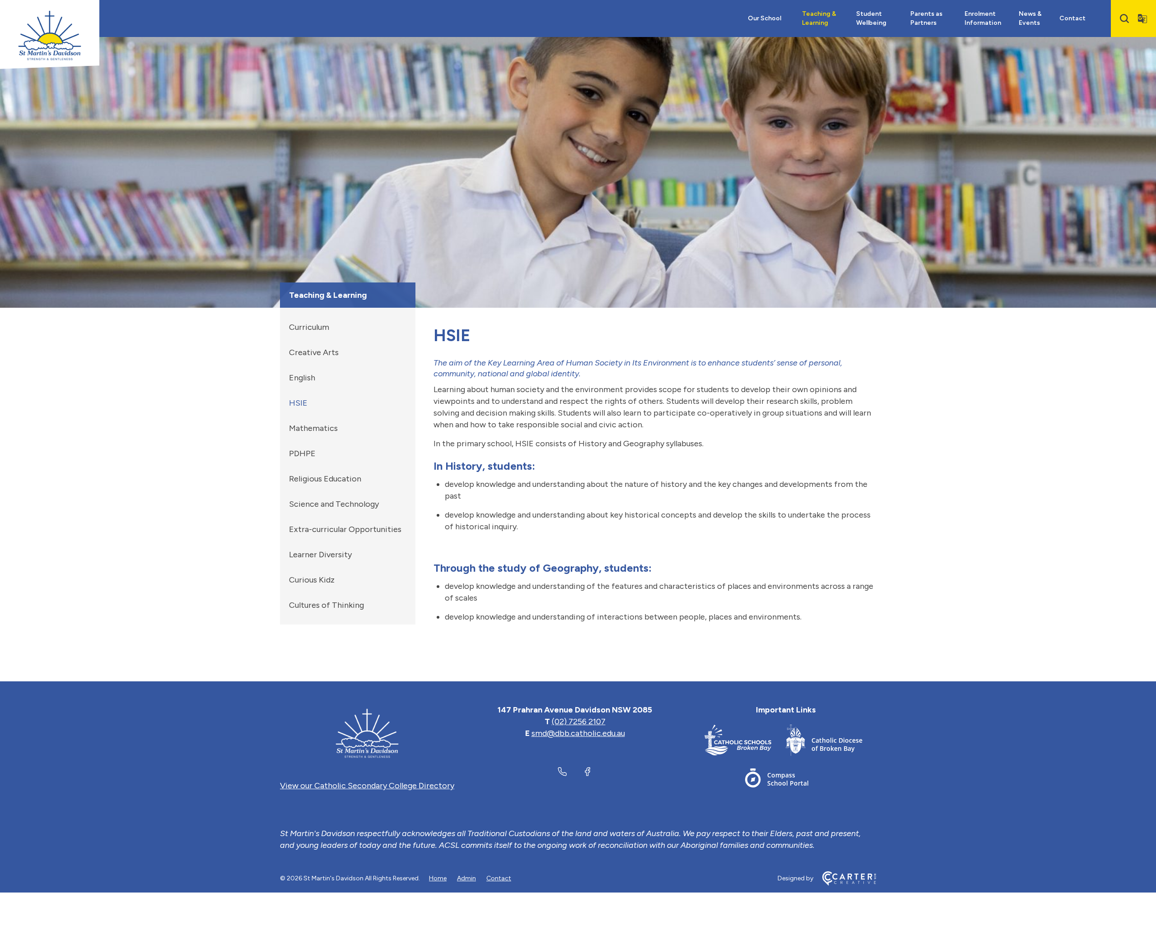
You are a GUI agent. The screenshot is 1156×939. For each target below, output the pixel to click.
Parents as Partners (926, 18)
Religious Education (325, 479)
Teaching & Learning (819, 18)
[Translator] (1142, 18)
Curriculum (309, 327)
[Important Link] (745, 742)
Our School (764, 18)
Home (438, 878)
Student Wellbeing (871, 18)
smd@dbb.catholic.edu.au (578, 733)
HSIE (298, 403)
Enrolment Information (983, 18)
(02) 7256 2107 (579, 721)
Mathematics (313, 428)
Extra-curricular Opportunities (345, 529)
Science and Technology (334, 504)
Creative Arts (314, 352)
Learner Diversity (320, 555)
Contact (1072, 18)
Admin (466, 878)
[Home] (367, 733)
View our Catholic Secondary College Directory (367, 786)
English (302, 378)
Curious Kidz (312, 580)
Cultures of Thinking (326, 605)
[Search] (1124, 18)
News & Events (1030, 18)
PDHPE (302, 453)
